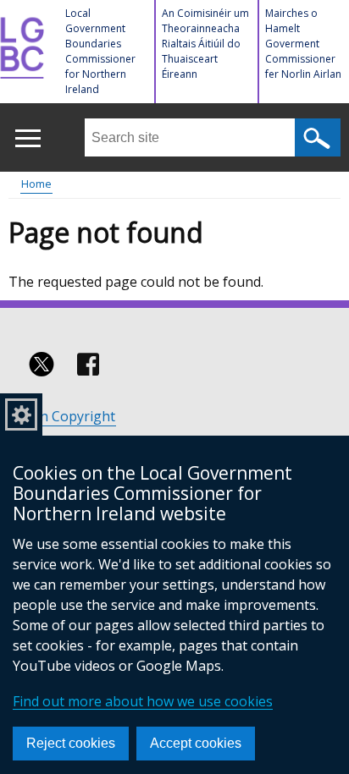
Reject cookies (70, 743)
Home (36, 183)
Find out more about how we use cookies (143, 701)
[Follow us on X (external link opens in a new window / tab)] (41, 364)
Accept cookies (195, 743)
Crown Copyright (61, 416)
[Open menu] (27, 138)
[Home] (24, 55)
